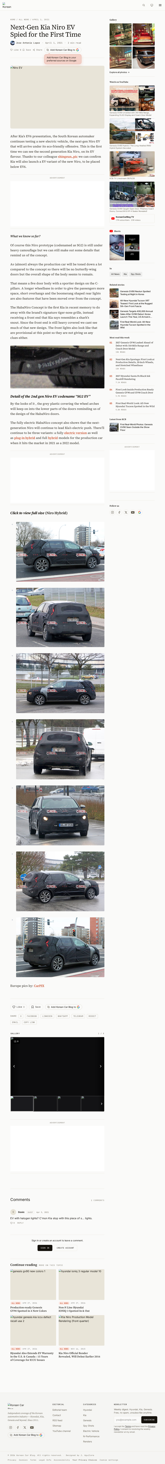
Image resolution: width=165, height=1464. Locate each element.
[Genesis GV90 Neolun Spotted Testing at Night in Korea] (121, 34)
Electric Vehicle (91, 1431)
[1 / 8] (22, 1103)
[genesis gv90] (144, 58)
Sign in (45, 1248)
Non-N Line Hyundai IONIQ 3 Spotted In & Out (74, 1309)
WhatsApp (63, 1016)
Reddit (92, 1016)
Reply (20, 1223)
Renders (87, 1441)
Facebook (32, 1016)
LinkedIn (47, 1016)
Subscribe (149, 1420)
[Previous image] (14, 1066)
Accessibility (62, 1460)
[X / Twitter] (126, 512)
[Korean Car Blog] (71, 5)
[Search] (144, 5)
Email (15, 1022)
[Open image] (74, 1066)
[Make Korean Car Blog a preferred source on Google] (139, 512)
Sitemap (57, 1425)
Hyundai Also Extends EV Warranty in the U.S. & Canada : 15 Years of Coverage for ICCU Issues (31, 1356)
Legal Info (45, 1460)
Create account (65, 1248)
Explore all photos (120, 72)
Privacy (12, 1460)
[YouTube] (133, 512)
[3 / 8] (69, 1103)
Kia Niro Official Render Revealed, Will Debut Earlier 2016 (79, 1354)
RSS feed (57, 1420)
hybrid (53, 438)
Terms (128, 1426)
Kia (125, 274)
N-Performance (91, 1436)
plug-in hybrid (24, 438)
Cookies (23, 1460)
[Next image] (99, 1066)
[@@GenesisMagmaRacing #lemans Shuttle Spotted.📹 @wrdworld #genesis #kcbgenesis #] (132, 247)
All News (24, 19)
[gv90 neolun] (121, 58)
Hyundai (87, 1409)
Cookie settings (109, 1460)
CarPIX (39, 986)
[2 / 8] (45, 1103)
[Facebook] (119, 512)
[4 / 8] (92, 1103)
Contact (57, 1415)
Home (12, 19)
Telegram (78, 1016)
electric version (75, 433)
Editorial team (60, 1409)
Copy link (29, 1022)
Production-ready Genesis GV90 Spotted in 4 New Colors (28, 1309)
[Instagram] (112, 512)
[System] (152, 5)
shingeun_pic (68, 156)
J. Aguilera (87, 1455)
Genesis (87, 1420)
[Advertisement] (57, 203)
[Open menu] (160, 5)
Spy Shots (136, 274)
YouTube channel (62, 1431)
